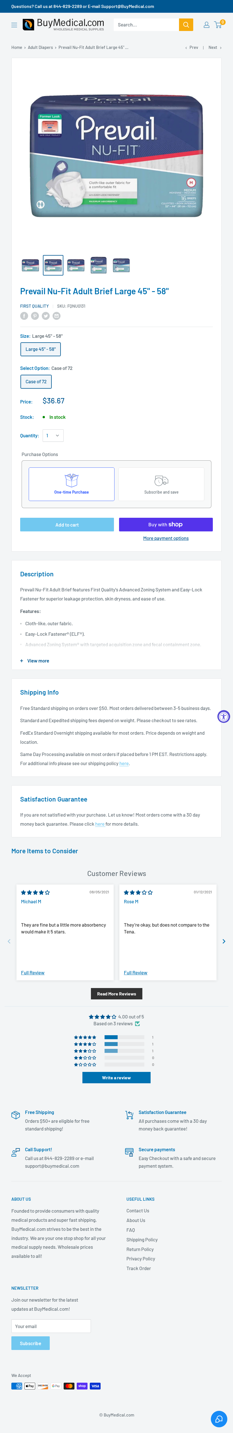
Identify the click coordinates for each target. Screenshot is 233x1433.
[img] (35, 892)
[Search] (186, 24)
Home (16, 47)
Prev (194, 47)
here (124, 763)
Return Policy (140, 1249)
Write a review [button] (116, 1077)
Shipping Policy (142, 1239)
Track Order (138, 1268)
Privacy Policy (140, 1258)
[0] (218, 24)
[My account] (206, 25)
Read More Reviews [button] (116, 993)
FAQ (130, 1230)
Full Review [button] (33, 972)
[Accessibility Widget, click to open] (223, 716)
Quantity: (29, 435)
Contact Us (137, 1210)
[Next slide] (223, 941)
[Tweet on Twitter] (46, 315)
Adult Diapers (40, 47)
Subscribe (30, 1343)
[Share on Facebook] (24, 315)
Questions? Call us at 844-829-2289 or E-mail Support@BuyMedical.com (82, 6)
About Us (135, 1220)
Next (213, 47)
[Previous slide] (9, 941)
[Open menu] (14, 25)
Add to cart (67, 524)
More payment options (166, 538)
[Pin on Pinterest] (35, 315)
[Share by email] (57, 315)
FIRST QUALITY (34, 305)
